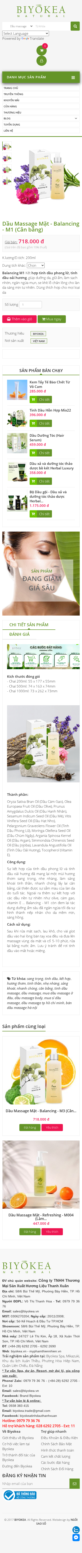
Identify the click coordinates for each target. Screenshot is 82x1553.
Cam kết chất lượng (55, 1456)
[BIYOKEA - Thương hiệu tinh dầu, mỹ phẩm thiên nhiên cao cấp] (41, 10)
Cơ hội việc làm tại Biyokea (16, 1446)
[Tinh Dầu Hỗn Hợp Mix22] (17, 417)
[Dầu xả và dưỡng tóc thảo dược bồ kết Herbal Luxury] (17, 471)
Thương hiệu (12, 112)
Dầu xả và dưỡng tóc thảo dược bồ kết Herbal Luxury (52, 465)
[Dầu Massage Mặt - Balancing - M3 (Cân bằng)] (41, 1074)
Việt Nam (39, 341)
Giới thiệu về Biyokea (18, 1437)
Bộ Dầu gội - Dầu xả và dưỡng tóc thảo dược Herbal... (48, 496)
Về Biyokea (11, 1431)
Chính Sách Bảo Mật (56, 1444)
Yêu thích (52, 1127)
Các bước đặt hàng (55, 1462)
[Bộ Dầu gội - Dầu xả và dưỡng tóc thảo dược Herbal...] (17, 500)
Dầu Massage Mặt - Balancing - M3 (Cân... (41, 1110)
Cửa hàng (10, 106)
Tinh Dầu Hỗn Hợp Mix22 (50, 410)
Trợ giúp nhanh (54, 1431)
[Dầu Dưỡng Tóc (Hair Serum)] (17, 442)
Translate (37, 38)
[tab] (29, 625)
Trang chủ (11, 88)
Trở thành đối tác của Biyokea (18, 1457)
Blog (7, 118)
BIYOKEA (38, 333)
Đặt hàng (30, 1127)
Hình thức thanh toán (57, 1450)
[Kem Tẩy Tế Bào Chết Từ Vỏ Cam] (17, 389)
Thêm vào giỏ (21, 319)
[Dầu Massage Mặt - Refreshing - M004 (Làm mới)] (41, 1178)
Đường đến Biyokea (17, 1466)
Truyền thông (13, 94)
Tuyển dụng (12, 124)
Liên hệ (8, 130)
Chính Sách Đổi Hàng (57, 1469)
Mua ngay (53, 319)
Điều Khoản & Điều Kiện (59, 1437)
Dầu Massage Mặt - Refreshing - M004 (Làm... (41, 1217)
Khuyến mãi (11, 100)
